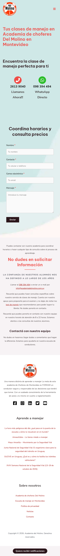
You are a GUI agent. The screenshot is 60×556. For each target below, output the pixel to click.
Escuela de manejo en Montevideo (30, 501)
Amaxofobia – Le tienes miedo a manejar (30, 437)
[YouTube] (45, 403)
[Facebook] (15, 403)
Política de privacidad (30, 506)
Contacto (30, 516)
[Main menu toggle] (54, 9)
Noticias (30, 511)
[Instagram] (22, 403)
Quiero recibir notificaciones (30, 551)
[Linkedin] (30, 403)
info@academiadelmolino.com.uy (30, 288)
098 (21, 284)
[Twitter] (37, 403)
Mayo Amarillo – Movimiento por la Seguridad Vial (30, 442)
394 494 (26, 284)
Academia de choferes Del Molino (30, 495)
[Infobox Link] (18, 89)
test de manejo (12, 304)
